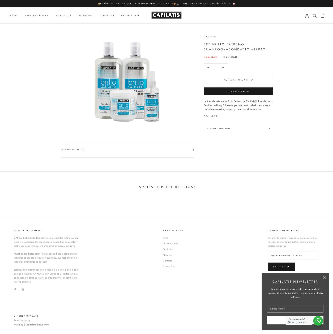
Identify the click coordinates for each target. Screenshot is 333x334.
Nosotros (86, 15)
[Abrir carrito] (322, 16)
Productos (63, 15)
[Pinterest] (230, 115)
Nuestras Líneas (36, 15)
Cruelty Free (130, 15)
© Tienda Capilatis (26, 316)
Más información (218, 128)
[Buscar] (315, 15)
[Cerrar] (324, 277)
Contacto (107, 15)
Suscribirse (281, 266)
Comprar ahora (238, 91)
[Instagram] (23, 289)
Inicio (13, 15)
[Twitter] (225, 115)
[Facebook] (221, 115)
